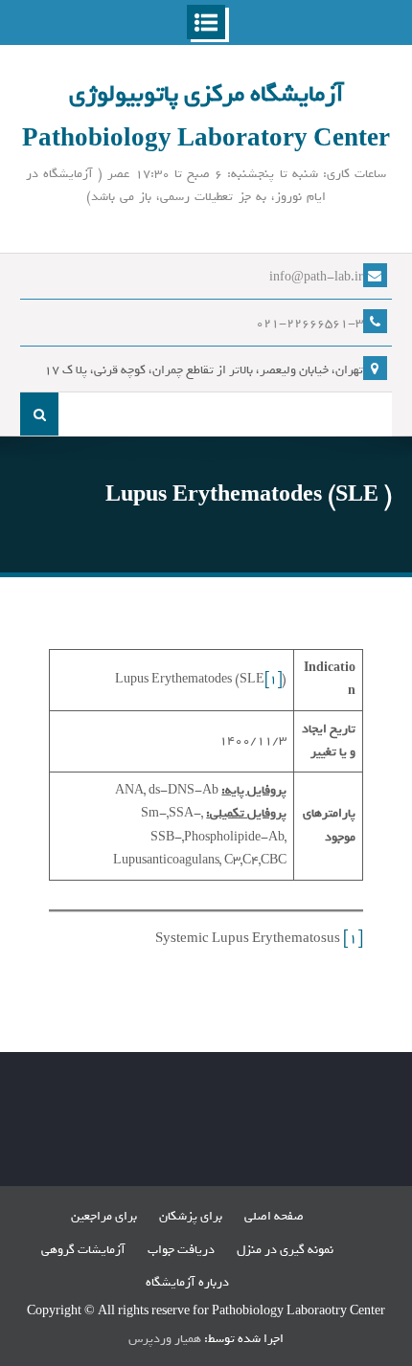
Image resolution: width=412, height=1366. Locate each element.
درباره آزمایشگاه (187, 1282)
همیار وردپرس (164, 1339)
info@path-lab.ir (316, 277)
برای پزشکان (190, 1216)
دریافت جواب (181, 1250)
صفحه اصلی (274, 1216)
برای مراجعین (104, 1216)
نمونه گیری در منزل (285, 1250)
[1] (273, 679)
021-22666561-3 (309, 323)
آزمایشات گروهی (83, 1250)
